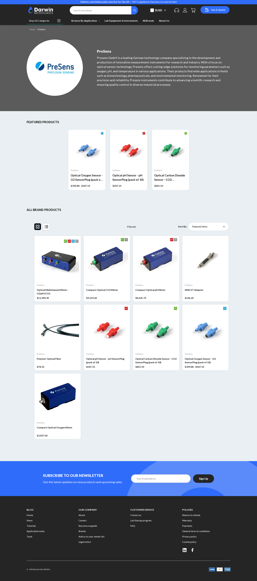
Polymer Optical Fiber (49, 358)
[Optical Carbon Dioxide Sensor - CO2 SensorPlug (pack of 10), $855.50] (156, 327)
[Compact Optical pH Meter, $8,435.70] (156, 259)
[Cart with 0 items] (193, 10)
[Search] (134, 10)
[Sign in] (185, 10)
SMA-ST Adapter (194, 289)
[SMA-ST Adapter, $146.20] (205, 259)
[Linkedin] (184, 550)
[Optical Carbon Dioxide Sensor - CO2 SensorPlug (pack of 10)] (170, 148)
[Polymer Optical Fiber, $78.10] (57, 327)
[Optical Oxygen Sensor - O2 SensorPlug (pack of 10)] (87, 148)
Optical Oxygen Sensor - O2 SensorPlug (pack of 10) (87, 178)
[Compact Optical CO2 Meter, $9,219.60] (107, 259)
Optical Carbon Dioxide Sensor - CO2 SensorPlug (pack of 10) (169, 178)
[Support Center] (177, 10)
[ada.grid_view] (37, 226)
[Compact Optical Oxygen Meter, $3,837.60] (57, 396)
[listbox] (208, 226)
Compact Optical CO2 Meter (102, 289)
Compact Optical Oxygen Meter (54, 427)
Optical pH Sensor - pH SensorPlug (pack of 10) (128, 177)
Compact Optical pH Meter (150, 289)
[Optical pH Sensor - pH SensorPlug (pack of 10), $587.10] (107, 327)
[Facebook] (192, 550)
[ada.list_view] (46, 226)
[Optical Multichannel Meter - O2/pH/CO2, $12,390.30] (57, 259)
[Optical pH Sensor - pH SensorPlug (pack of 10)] (129, 148)
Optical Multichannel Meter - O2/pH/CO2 (53, 291)
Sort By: (182, 226)
